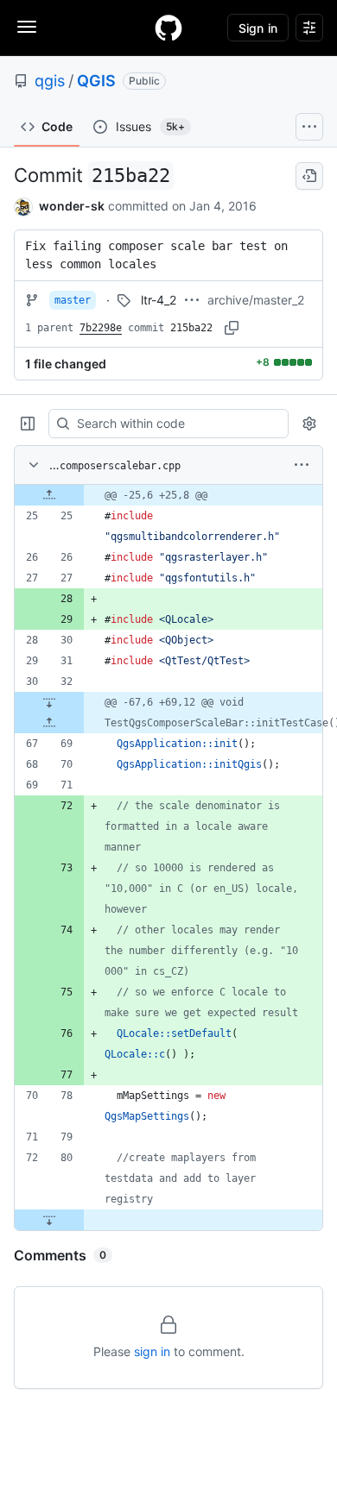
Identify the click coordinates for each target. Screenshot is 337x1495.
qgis (50, 81)
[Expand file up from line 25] (49, 495)
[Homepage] (168, 27)
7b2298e (100, 328)
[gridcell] (168, 495)
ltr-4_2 (158, 299)
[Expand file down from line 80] (49, 1219)
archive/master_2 (255, 299)
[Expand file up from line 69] (49, 723)
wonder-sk (72, 205)
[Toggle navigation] (27, 27)
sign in (152, 1351)
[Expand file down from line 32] (49, 702)
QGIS (96, 81)
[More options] (301, 465)
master (72, 300)
